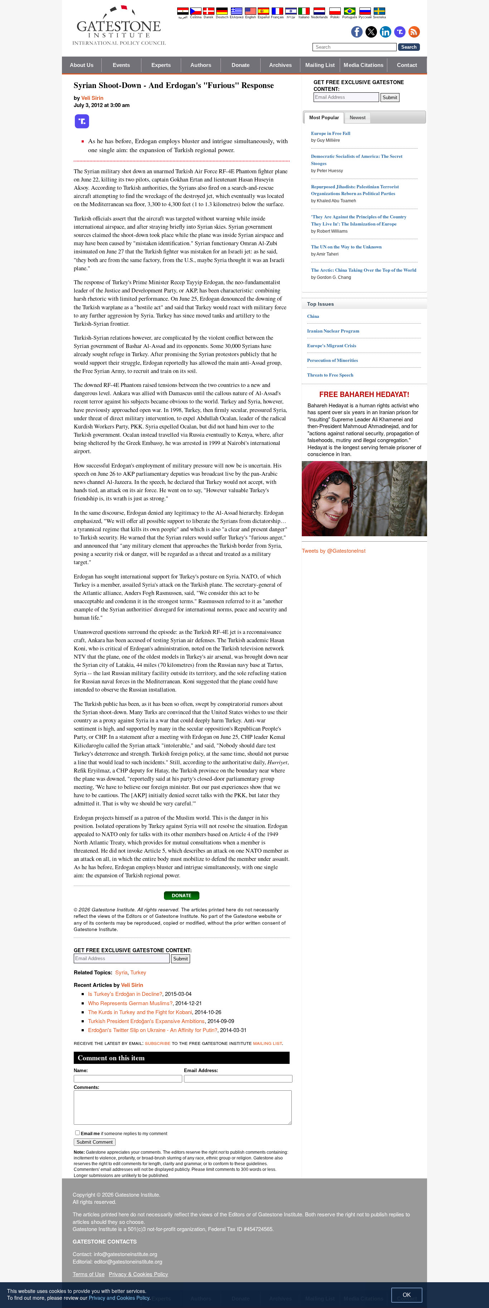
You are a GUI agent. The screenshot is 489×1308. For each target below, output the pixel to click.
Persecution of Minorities (332, 360)
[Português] (349, 13)
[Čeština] (196, 13)
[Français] (277, 13)
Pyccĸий (365, 17)
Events (121, 65)
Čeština (196, 17)
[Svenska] (379, 13)
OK (407, 1295)
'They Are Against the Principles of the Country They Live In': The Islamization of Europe (359, 220)
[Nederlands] (319, 13)
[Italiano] (304, 13)
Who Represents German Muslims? (130, 1003)
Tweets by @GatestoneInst (333, 550)
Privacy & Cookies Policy (138, 1274)
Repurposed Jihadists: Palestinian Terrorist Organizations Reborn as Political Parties (355, 190)
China (313, 316)
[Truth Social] (82, 127)
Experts (161, 65)
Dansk (208, 17)
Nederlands (319, 17)
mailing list (267, 1042)
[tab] (324, 117)
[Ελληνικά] (236, 13)
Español (264, 17)
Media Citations (363, 65)
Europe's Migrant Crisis (331, 345)
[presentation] (324, 117)
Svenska (379, 17)
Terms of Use (89, 1274)
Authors (200, 65)
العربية (183, 17)
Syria (121, 972)
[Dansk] (208, 13)
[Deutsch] (222, 13)
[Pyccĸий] (365, 13)
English (250, 17)
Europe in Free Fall (330, 133)
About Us (82, 65)
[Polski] (335, 13)
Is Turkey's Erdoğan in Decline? (125, 993)
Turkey (138, 972)
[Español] (263, 13)
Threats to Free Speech (330, 374)
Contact (407, 65)
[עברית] (291, 13)
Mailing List (320, 65)
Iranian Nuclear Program (333, 330)
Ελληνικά (236, 17)
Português (349, 17)
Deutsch (222, 17)
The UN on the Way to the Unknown (346, 246)
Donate (241, 65)
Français (277, 17)
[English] (250, 13)
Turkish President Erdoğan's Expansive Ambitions (146, 1020)
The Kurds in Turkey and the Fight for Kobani (140, 1012)
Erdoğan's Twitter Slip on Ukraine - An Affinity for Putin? (152, 1029)
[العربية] (183, 13)
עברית (291, 17)
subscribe (157, 1042)
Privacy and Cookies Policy (119, 1297)
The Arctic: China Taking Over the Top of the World (363, 269)
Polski (334, 17)
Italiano (304, 17)
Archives (280, 65)
